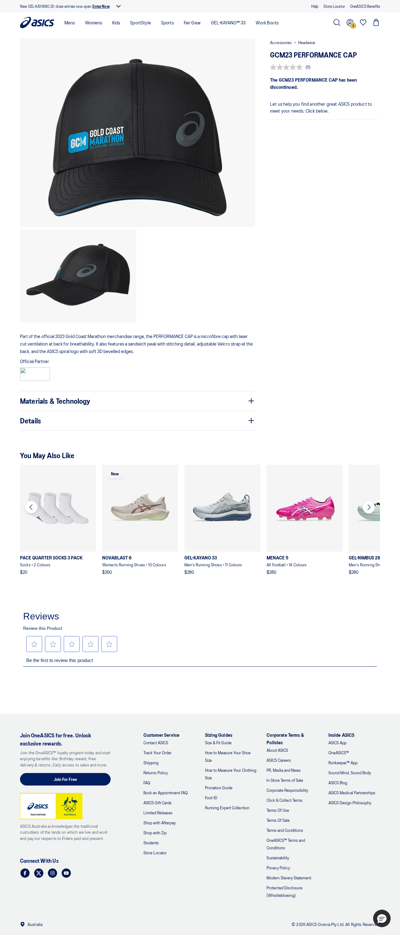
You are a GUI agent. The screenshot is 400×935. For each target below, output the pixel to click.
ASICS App (337, 742)
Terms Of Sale (278, 820)
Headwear (306, 42)
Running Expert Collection (227, 807)
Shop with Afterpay (159, 822)
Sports (167, 22)
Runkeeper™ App (343, 762)
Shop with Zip (155, 832)
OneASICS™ (338, 752)
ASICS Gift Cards (157, 802)
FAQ (146, 782)
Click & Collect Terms (284, 800)
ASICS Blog (337, 782)
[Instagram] (53, 873)
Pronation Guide (218, 787)
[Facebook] (25, 873)
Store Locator (155, 852)
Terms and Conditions (285, 830)
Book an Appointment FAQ (165, 792)
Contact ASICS (155, 742)
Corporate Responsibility (287, 790)
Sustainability (278, 857)
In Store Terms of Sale (285, 780)
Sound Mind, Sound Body (349, 772)
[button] (137, 133)
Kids (116, 22)
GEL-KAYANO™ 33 (228, 22)
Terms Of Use (278, 810)
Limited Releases (157, 812)
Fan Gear (192, 22)
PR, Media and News (284, 770)
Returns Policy (155, 772)
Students (151, 842)
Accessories (281, 42)
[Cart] (376, 22)
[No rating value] (288, 67)
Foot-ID (211, 797)
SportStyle (140, 22)
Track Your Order (157, 752)
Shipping (150, 762)
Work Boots (267, 22)
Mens (69, 22)
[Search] (337, 22)
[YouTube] (66, 873)
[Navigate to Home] (37, 22)
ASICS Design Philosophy (349, 802)
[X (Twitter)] (39, 873)
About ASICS (277, 750)
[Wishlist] (363, 22)
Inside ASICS (341, 735)
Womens (93, 22)
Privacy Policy (278, 867)
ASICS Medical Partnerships (351, 792)
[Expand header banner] (118, 6)
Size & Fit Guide (218, 742)
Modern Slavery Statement (289, 877)
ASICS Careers (279, 760)
